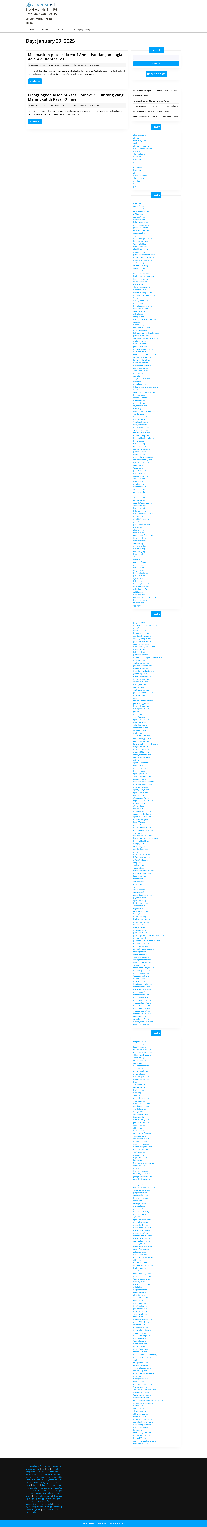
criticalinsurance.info (141, 327)
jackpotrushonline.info (142, 665)
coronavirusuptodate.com (144, 1187)
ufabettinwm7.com (141, 994)
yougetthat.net (139, 717)
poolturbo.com (139, 470)
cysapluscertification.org (143, 535)
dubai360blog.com (141, 819)
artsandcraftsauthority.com (144, 1441)
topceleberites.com (141, 1222)
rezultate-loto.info (140, 1214)
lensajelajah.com (140, 1087)
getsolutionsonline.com (143, 322)
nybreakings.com (140, 1370)
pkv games (56, 1466)
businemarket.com (141, 749)
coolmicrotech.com (141, 1381)
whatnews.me (139, 1300)
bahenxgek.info (139, 652)
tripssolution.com (140, 1171)
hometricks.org (139, 916)
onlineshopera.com (141, 1098)
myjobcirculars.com (141, 273)
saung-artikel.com (140, 730)
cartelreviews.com (140, 1149)
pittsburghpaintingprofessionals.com (148, 935)
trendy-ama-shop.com (142, 1319)
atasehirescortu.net (141, 798)
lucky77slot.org (139, 822)
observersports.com (141, 735)
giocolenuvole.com (141, 1114)
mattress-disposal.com (142, 835)
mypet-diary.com (140, 405)
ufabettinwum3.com (141, 997)
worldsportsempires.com (143, 870)
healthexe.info (139, 481)
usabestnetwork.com (142, 690)
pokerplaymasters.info (142, 641)
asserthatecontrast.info (142, 503)
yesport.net (138, 711)
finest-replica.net (140, 1306)
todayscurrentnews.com (143, 976)
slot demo (137, 138)
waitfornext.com (140, 1292)
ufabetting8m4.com (141, 1225)
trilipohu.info (138, 602)
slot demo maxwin (141, 146)
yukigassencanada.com (142, 1176)
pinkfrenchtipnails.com (142, 784)
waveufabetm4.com (141, 1241)
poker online (47, 1509)
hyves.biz (137, 559)
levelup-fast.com (140, 1203)
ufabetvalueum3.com (142, 1230)
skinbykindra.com (140, 1411)
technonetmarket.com (142, 1279)
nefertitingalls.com (141, 1076)
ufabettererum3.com (141, 986)
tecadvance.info (139, 486)
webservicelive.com (141, 1443)
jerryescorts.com (140, 803)
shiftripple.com (139, 951)
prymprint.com (139, 897)
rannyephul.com (140, 424)
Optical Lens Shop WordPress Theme (97, 1523)
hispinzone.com (139, 290)
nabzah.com (138, 314)
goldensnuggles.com (141, 703)
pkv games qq (43, 1490)
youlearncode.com (141, 1122)
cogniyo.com (138, 908)
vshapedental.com (140, 1362)
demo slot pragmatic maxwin (49, 1479)
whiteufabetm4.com (141, 1249)
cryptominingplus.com (142, 738)
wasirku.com (138, 465)
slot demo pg (138, 178)
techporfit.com (139, 219)
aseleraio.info (138, 881)
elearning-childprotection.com (145, 354)
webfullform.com (140, 246)
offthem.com (138, 214)
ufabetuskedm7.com (141, 1005)
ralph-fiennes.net (140, 384)
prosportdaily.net (140, 1311)
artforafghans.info (140, 476)
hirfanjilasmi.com (140, 914)
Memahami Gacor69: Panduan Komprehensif (152, 111)
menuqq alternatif (33, 1466)
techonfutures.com (141, 1349)
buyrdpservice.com (141, 708)
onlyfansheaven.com (141, 378)
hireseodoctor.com (141, 1198)
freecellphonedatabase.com (144, 671)
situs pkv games (140, 140)
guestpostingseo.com (142, 636)
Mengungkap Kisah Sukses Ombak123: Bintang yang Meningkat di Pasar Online (76, 97)
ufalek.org (137, 833)
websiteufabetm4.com (142, 1246)
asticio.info (137, 884)
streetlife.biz (138, 557)
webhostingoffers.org (142, 1133)
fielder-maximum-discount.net (145, 387)
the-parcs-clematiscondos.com (145, 625)
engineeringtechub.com (143, 800)
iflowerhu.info (139, 594)
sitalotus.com (138, 865)
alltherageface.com (141, 1414)
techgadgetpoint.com (142, 811)
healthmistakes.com (141, 854)
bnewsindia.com (140, 1338)
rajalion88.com (139, 1060)
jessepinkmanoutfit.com (143, 692)
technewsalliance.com (142, 1276)
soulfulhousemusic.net (142, 962)
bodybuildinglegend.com (143, 438)
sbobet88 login (32, 1504)
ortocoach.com (139, 930)
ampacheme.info (140, 495)
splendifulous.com (141, 1217)
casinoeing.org (139, 551)
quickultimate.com (141, 943)
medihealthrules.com (142, 1357)
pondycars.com (139, 1346)
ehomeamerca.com (141, 1138)
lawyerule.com (139, 454)
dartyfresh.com (139, 1101)
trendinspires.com (140, 422)
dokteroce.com (139, 446)
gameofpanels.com (141, 335)
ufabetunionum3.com (142, 1227)
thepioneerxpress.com (142, 238)
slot (134, 173)
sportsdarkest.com (141, 762)
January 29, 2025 (38, 65)
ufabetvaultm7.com (141, 1233)
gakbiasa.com (139, 592)
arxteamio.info (139, 889)
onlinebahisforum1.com (143, 1052)
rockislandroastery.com (143, 1422)
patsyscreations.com (141, 1079)
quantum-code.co (140, 1298)
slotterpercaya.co (140, 954)
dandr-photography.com (143, 443)
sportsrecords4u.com (142, 1219)
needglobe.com (139, 927)
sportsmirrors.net (140, 792)
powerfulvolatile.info (141, 524)
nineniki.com (138, 303)
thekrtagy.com (139, 1376)
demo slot (54, 1471)
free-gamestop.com (141, 679)
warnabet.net (138, 567)
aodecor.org (138, 543)
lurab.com (137, 1430)
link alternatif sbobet (45, 1501)
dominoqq (46, 1485)
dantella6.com (139, 284)
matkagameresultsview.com (144, 319)
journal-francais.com (141, 449)
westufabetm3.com (141, 1019)
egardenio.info (139, 887)
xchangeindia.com (140, 1378)
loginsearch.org (139, 540)
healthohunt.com (140, 1268)
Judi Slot (45, 30)
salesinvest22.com (141, 1314)
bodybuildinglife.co (141, 841)
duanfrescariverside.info (143, 1257)
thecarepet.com (139, 630)
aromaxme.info (139, 500)
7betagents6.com (140, 1184)
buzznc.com (138, 1405)
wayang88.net (139, 1244)
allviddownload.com (141, 249)
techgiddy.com (139, 660)
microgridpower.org (141, 922)
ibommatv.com (139, 217)
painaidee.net (138, 760)
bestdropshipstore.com (142, 1146)
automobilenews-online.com (145, 1389)
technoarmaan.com (141, 1397)
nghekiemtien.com (141, 462)
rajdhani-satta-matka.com (144, 349)
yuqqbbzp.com (139, 1182)
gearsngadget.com (140, 1195)
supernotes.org (139, 868)
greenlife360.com (140, 227)
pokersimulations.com (142, 1209)
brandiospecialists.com (142, 306)
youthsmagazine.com (142, 757)
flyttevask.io (138, 578)
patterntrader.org (140, 860)
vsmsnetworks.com (141, 211)
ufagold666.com (140, 1333)
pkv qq (51, 1493)
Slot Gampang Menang (81, 30)
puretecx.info (138, 484)
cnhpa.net (137, 862)
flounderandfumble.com (143, 1265)
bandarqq (137, 159)
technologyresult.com (142, 1130)
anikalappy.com (139, 1252)
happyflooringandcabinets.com (146, 838)
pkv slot (136, 151)
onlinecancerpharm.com (143, 830)
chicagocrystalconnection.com (145, 597)
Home (31, 30)
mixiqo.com (138, 924)
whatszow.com (139, 1136)
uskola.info (137, 1287)
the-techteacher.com (141, 1387)
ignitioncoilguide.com (142, 1432)
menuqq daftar (32, 1488)
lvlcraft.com (138, 1160)
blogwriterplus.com (141, 633)
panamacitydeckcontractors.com (146, 411)
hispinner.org (138, 325)
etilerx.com (138, 1260)
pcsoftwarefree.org (141, 1106)
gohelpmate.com (140, 346)
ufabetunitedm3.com (142, 1000)
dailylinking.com (140, 1109)
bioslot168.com (139, 1438)
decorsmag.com (140, 252)
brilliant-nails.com (140, 441)
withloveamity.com (141, 1119)
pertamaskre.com (140, 655)
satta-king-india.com (141, 1173)
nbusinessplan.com (141, 225)
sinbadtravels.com (140, 682)
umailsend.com (139, 695)
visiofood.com (139, 1325)
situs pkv (46, 1466)
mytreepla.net (139, 1206)
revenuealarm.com (141, 1427)
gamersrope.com (140, 673)
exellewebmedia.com (142, 676)
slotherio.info (138, 532)
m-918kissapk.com (141, 586)
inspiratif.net (138, 209)
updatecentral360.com (142, 873)
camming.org (138, 1057)
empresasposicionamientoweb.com (148, 1400)
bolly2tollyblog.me (141, 573)
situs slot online (32, 1482)
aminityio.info (139, 489)
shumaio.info (138, 530)
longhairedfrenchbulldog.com (145, 744)
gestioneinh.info (140, 1308)
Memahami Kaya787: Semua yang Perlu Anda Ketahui (155, 116)
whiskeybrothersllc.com (143, 1021)
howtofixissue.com (141, 241)
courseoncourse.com (142, 644)
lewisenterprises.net (141, 1103)
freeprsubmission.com (142, 1330)
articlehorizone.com (141, 1179)
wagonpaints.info (140, 1289)
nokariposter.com (140, 330)
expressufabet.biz (140, 233)
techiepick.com (139, 1341)
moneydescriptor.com (142, 754)
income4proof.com (141, 1082)
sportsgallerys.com (141, 789)
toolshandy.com (140, 416)
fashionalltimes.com (141, 1392)
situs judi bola (46, 1504)
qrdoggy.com (138, 843)
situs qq (48, 1506)
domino (136, 181)
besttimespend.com (141, 903)
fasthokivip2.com (140, 733)
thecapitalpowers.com (142, 970)
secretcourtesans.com (142, 1049)
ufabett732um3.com (141, 1284)
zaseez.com (138, 1068)
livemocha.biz (139, 554)
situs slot (137, 165)
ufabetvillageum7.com (142, 1236)
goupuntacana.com (141, 1063)
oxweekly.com (139, 408)
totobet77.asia (139, 978)
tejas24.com (138, 468)
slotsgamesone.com (141, 287)
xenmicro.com (139, 1095)
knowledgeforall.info (141, 360)
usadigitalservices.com (142, 365)
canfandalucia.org (140, 1365)
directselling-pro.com (142, 1424)
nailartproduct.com (141, 1155)
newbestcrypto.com (141, 722)
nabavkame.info (140, 589)
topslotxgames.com (141, 279)
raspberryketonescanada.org (145, 1354)
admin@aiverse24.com (61, 65)
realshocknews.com (141, 849)
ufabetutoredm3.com (142, 1008)
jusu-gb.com (138, 628)
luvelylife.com (139, 400)
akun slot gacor (139, 135)
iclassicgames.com (141, 727)
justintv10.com (139, 451)
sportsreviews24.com (142, 816)
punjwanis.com (139, 622)
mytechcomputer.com (142, 1435)
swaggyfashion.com (141, 430)
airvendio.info (139, 478)
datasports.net (139, 795)
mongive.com (139, 316)
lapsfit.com (137, 1200)
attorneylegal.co (140, 806)
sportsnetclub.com (141, 719)
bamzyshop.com (140, 1343)
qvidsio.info (138, 527)
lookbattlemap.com (141, 706)
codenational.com (140, 1416)
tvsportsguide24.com (142, 814)
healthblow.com (140, 343)
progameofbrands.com (142, 260)
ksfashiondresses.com (142, 857)
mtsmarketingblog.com (142, 459)
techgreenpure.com (141, 1144)
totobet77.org (139, 981)
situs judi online (139, 154)
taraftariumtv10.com (141, 432)
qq (134, 162)
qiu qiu (136, 183)
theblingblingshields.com (143, 781)
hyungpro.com (139, 771)
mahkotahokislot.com (142, 827)
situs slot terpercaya (34, 1474)
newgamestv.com (140, 787)
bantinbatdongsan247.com (144, 647)
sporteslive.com (139, 779)
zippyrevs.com (139, 268)
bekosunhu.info (139, 511)
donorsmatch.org (140, 546)
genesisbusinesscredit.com (144, 392)
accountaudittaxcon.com (143, 895)
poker (35, 1496)
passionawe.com (140, 933)
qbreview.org (138, 263)
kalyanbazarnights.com (142, 292)
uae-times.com (139, 203)
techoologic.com (140, 1351)
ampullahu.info (139, 497)
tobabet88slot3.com (141, 973)
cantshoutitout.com (141, 230)
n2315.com (138, 373)
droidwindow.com (140, 1327)
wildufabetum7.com (141, 1024)
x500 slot (31, 1479)
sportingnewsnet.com (142, 773)
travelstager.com (140, 419)
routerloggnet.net (140, 281)
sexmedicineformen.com (143, 949)
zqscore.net (138, 879)
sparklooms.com (140, 965)
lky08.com (137, 381)
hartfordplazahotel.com (143, 584)
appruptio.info (139, 605)
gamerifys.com (139, 206)
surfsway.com (139, 1152)
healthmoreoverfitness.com (144, 276)
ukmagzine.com (139, 684)
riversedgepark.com (141, 1065)
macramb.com (139, 403)
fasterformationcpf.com (143, 700)
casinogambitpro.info (142, 638)
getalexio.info (138, 892)
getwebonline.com (141, 376)
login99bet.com (139, 1047)
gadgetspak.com (140, 1192)
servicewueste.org (140, 265)
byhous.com (138, 581)
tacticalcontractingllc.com (143, 968)
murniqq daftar (46, 1488)
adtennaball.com (140, 311)
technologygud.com (141, 846)
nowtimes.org (139, 549)
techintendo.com (140, 1141)
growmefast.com (140, 825)
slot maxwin (41, 1477)
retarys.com (138, 698)
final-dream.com (140, 1303)
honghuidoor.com (140, 298)
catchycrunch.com (140, 1071)
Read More (36, 82)
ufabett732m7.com (141, 1322)
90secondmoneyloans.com (144, 1163)
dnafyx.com (138, 1111)
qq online (137, 156)
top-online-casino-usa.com (144, 295)
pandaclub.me (139, 576)
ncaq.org (137, 1092)
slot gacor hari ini (33, 1471)
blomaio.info (138, 516)
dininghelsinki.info (141, 1254)
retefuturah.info (139, 1271)
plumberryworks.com (142, 938)
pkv (134, 186)
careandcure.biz (139, 906)
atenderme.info (139, 505)
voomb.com (138, 808)
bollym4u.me (138, 570)
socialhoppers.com (141, 368)
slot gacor (48, 1474)
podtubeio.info (139, 522)
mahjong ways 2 (47, 1482)
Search (156, 50)
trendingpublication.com (143, 984)
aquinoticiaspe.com (141, 741)
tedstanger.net (139, 1281)
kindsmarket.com (140, 397)
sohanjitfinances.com (142, 959)
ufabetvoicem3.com (141, 1238)
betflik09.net (138, 1090)
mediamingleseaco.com (143, 457)
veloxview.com (139, 1016)
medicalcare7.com (140, 308)
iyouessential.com (140, 1117)
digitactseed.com (140, 1157)
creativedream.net (140, 370)
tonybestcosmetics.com (143, 1403)
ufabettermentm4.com (142, 989)
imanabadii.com (140, 600)
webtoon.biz (138, 765)
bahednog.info (139, 649)
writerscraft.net (139, 352)
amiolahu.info (139, 492)
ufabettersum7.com (141, 992)
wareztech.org (139, 687)
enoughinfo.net (139, 562)
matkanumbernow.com (143, 271)
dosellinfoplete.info (141, 519)
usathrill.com (138, 1360)
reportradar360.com (141, 427)
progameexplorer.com (142, 1419)
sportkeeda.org (139, 900)
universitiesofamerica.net (143, 257)
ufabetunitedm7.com (142, 1003)
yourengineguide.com (142, 1368)
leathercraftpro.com (141, 919)
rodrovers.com (139, 1168)
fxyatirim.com (139, 1125)
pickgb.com (138, 852)
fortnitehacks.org (140, 538)
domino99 (137, 167)
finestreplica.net (140, 1263)
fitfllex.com (138, 389)
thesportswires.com (141, 768)
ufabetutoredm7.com (142, 1011)
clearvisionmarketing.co (143, 1295)
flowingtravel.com (140, 300)
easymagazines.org (141, 911)
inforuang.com (139, 395)
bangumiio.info (139, 508)
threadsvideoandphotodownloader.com (149, 657)
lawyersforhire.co (140, 746)
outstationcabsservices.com (144, 1373)
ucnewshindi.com (140, 668)
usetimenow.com (140, 341)
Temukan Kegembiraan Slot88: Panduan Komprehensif (155, 106)
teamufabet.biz (139, 244)
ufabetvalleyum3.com (142, 1013)
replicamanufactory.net (142, 1211)
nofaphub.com (139, 1074)
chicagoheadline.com (142, 1055)
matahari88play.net (141, 752)
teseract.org (138, 1316)
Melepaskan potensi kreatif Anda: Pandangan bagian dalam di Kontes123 (76, 56)
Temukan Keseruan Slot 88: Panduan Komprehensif (154, 101)
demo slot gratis (140, 175)
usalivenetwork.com (141, 663)
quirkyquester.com (141, 946)
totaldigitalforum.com (142, 1395)
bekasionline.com (140, 222)
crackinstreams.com (141, 1190)
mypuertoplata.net (141, 236)
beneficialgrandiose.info (143, 513)
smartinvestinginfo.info (142, 1273)
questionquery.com (141, 435)
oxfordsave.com (140, 725)
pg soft (45, 1471)
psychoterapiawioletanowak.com (147, 941)
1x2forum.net (139, 1044)
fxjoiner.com (138, 1408)
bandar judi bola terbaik (143, 148)
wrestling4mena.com (142, 357)
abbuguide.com (139, 1128)
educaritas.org (139, 1084)
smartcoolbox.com (141, 957)
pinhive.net (138, 565)
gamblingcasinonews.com (144, 254)
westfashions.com (140, 414)
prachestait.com (140, 473)
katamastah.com (140, 876)
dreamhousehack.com (142, 1384)
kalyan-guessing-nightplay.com (146, 333)
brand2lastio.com (140, 362)
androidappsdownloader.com (145, 338)
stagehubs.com (139, 1041)
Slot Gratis (60, 30)
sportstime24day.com (142, 776)
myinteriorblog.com (141, 1335)
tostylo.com (138, 714)
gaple (135, 143)
